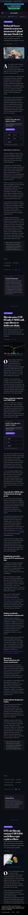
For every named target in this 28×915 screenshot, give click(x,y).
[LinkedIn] (16, 270)
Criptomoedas (8, 21)
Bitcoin (18, 779)
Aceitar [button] (12, 912)
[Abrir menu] (2, 13)
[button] (24, 1)
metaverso (20, 66)
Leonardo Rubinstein (8, 43)
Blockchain (7, 262)
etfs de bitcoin (8, 782)
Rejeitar (17, 912)
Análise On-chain (9, 779)
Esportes (15, 262)
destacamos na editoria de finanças (12, 599)
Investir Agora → (18, 1)
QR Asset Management (6, 1)
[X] (13, 270)
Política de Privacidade (6, 912)
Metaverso (7, 265)
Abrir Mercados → (10, 129)
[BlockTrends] (14, 13)
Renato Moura (7, 339)
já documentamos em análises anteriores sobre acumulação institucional (13, 651)
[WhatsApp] (19, 270)
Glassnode (18, 782)
